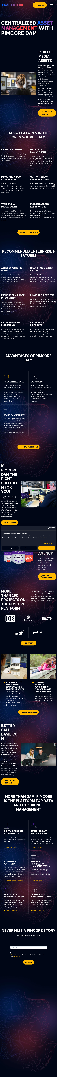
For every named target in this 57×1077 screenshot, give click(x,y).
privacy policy (16, 956)
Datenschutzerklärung (44, 537)
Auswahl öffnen (48, 543)
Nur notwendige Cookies (10, 548)
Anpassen (27, 548)
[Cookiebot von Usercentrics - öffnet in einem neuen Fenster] (48, 528)
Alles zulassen (46, 548)
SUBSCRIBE (28, 962)
